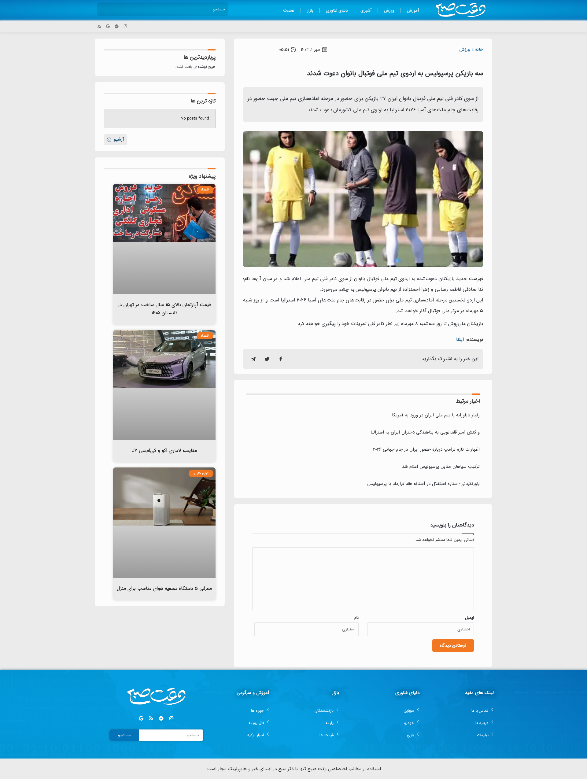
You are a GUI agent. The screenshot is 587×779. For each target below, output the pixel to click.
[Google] (108, 26)
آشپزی (365, 10)
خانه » (477, 49)
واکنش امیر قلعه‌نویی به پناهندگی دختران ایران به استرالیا (425, 432)
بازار (310, 10)
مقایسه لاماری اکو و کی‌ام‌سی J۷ (164, 450)
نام (356, 618)
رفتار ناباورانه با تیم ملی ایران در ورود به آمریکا (436, 415)
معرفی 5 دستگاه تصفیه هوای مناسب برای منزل (164, 588)
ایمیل (469, 618)
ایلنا (460, 339)
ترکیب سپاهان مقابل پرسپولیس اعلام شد (441, 466)
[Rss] (99, 26)
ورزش (389, 10)
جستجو (124, 735)
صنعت (288, 10)
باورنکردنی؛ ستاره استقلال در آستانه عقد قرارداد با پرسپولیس (423, 483)
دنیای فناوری (337, 10)
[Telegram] (116, 26)
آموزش (413, 10)
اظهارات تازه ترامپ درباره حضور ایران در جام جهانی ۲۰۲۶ (426, 449)
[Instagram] (125, 26)
